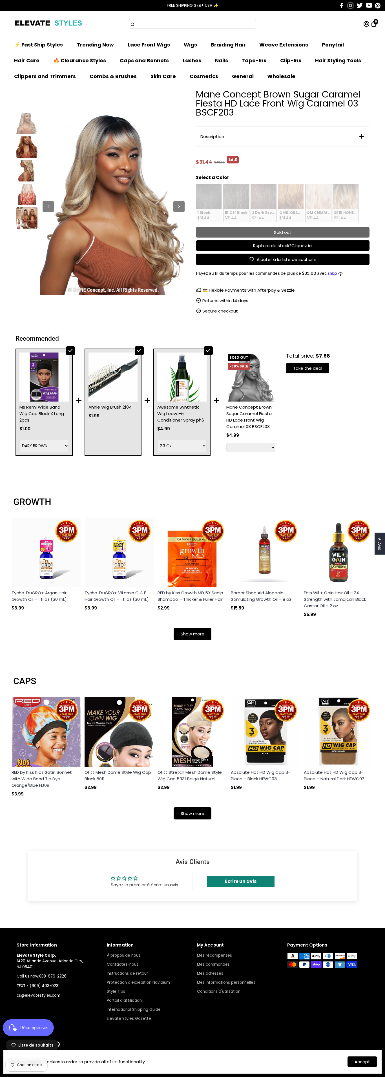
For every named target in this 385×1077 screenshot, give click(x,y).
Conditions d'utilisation (218, 991)
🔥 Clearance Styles (79, 60)
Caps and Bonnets (144, 60)
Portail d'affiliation (124, 1000)
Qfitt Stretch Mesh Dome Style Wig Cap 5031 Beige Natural (190, 775)
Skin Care (163, 76)
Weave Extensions (283, 44)
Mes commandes (213, 964)
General (243, 76)
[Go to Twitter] (359, 5)
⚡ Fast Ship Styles (38, 44)
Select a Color (212, 177)
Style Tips (116, 991)
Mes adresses (210, 973)
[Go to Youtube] (369, 5)
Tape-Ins (254, 60)
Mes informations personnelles (226, 982)
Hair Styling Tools (338, 60)
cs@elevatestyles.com (38, 995)
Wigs (190, 44)
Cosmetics (204, 76)
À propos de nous (123, 955)
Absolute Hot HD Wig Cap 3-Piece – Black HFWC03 (260, 775)
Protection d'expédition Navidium (138, 982)
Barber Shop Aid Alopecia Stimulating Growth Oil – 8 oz (261, 596)
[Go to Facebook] (341, 5)
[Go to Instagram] (350, 5)
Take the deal (307, 368)
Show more (192, 634)
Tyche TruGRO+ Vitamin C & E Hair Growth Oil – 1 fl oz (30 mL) (117, 596)
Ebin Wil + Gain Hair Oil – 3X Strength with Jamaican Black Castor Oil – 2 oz (335, 599)
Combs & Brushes (113, 76)
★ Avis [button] (380, 543)
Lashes (192, 60)
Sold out (282, 232)
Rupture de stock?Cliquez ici (282, 246)
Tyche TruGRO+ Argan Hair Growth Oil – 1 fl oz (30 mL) (39, 596)
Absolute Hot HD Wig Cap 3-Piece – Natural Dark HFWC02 (334, 775)
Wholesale (281, 76)
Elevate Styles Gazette (129, 1018)
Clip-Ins (290, 60)
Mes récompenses (214, 955)
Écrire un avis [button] (240, 881)
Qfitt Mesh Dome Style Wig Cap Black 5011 (118, 775)
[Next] (179, 206)
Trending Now (95, 44)
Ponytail (333, 44)
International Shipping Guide (134, 1009)
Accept (362, 1062)
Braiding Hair (228, 44)
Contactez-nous (122, 964)
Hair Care (26, 60)
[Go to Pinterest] (377, 5)
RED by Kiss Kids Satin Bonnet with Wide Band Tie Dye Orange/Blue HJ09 (42, 778)
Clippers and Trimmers (45, 76)
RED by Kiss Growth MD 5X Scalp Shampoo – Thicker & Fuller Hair (190, 596)
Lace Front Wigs (149, 44)
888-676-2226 (53, 976)
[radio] (209, 203)
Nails (221, 60)
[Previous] (48, 206)
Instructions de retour (127, 973)
